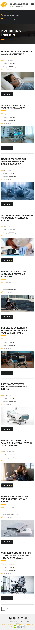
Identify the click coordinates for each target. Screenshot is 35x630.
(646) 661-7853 (14, 15)
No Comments (8, 69)
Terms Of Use (5, 624)
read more (7, 94)
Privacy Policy (14, 624)
